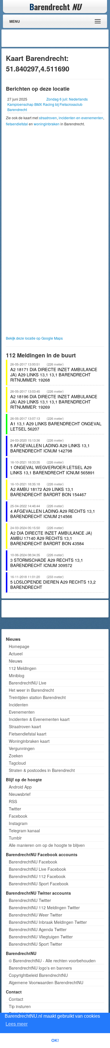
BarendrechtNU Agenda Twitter (38, 929)
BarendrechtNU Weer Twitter (35, 915)
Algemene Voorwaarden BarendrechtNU (46, 982)
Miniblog (16, 675)
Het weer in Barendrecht (31, 690)
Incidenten (18, 705)
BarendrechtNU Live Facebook (37, 869)
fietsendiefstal (17, 123)
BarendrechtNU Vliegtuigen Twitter (41, 937)
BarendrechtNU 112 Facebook (37, 876)
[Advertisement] (60, 38)
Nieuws (15, 661)
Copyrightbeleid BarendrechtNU (38, 975)
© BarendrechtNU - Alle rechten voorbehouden (52, 960)
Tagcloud (17, 763)
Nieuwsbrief (20, 794)
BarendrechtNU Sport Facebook (38, 884)
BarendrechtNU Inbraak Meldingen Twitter (48, 922)
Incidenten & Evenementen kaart (39, 719)
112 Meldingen (22, 668)
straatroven (48, 117)
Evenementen (22, 712)
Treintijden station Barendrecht (37, 697)
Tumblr (15, 838)
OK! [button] (55, 1040)
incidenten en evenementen (81, 117)
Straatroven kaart (25, 726)
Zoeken (16, 756)
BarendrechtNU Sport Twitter (35, 944)
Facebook (18, 816)
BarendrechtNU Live (27, 683)
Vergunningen (22, 748)
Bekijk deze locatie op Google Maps (34, 338)
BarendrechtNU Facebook (33, 862)
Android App (20, 787)
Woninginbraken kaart (29, 741)
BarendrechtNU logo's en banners (40, 968)
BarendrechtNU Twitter (30, 900)
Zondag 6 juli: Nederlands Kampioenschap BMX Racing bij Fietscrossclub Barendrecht (47, 104)
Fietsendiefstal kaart (27, 734)
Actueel (16, 653)
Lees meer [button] (17, 1023)
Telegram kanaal (24, 830)
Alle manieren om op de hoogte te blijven (47, 845)
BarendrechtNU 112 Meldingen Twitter (44, 907)
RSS (13, 801)
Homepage (19, 646)
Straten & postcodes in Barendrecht (42, 770)
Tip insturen (20, 1006)
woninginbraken (47, 123)
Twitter (15, 809)
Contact (16, 999)
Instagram (18, 823)
